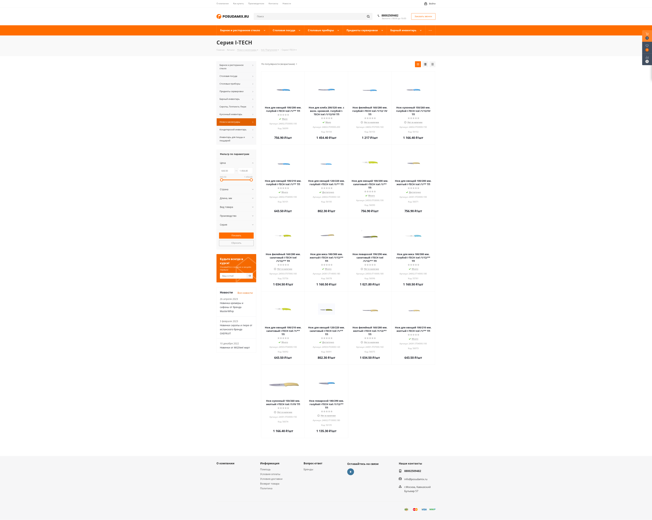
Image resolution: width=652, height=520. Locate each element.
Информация (269, 463)
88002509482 (390, 15)
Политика (266, 488)
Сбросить (236, 242)
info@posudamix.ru (415, 479)
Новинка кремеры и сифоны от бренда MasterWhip (231, 307)
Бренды (308, 469)
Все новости (245, 292)
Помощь (265, 469)
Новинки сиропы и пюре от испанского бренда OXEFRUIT (236, 329)
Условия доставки (271, 478)
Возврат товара (269, 483)
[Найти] (368, 16)
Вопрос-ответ (313, 463)
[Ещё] (430, 30)
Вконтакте (350, 471)
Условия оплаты (270, 474)
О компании (225, 463)
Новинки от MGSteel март (235, 347)
